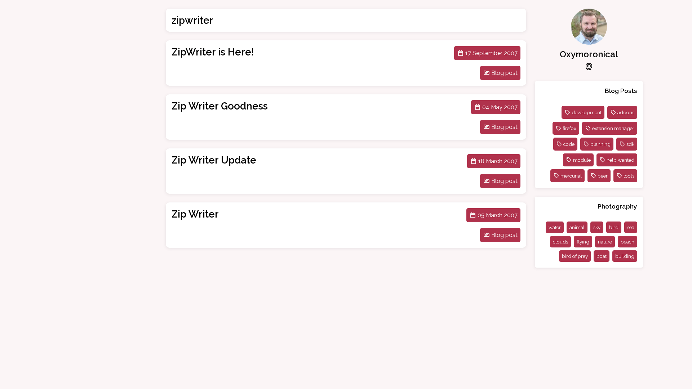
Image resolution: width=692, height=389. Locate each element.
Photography (617, 206)
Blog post (504, 73)
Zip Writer (195, 214)
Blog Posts (621, 90)
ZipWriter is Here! (213, 52)
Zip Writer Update (214, 160)
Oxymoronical (589, 54)
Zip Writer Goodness (220, 106)
